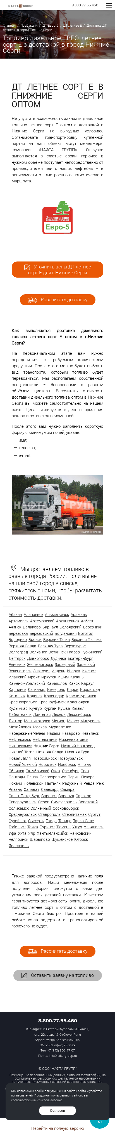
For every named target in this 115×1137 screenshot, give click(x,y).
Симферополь (64, 801)
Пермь (74, 776)
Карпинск (17, 689)
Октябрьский (37, 770)
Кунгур (35, 708)
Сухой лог (18, 820)
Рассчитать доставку (63, 299)
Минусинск (90, 720)
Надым (53, 733)
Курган (50, 708)
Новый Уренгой (23, 764)
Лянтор (15, 720)
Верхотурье (75, 645)
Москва (40, 727)
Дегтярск (17, 658)
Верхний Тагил (56, 639)
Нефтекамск (20, 739)
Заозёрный (65, 664)
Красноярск (78, 702)
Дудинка (58, 658)
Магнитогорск (37, 720)
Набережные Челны (27, 733)
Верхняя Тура (50, 645)
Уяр (31, 833)
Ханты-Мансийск (52, 833)
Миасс (73, 720)
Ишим (63, 677)
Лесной (59, 714)
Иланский (18, 677)
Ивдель (58, 670)
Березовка (18, 633)
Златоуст (41, 670)
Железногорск (40, 664)
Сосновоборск (66, 808)
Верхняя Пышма (86, 639)
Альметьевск (57, 614)
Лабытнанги (20, 714)
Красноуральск (23, 702)
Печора (88, 776)
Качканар (36, 689)
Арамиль (79, 614)
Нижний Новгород (78, 745)
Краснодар (54, 695)
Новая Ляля (20, 758)
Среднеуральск (23, 814)
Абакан (15, 614)
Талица (64, 820)
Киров (72, 689)
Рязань (15, 789)
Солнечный (40, 808)
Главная (9, 25)
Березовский (41, 633)
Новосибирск (44, 758)
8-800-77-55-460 (57, 1021)
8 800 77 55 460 (85, 5)
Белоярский (71, 627)
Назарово (71, 733)
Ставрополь (49, 814)
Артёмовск (18, 620)
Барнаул (50, 627)
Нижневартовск (73, 739)
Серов (43, 801)
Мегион (58, 720)
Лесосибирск (79, 714)
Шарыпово (40, 839)
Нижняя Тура (77, 751)
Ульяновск (94, 826)
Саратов (83, 795)
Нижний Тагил (22, 751)
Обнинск (16, 770)
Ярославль (19, 845)
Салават (31, 789)
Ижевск (89, 670)
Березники (92, 627)
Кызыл (78, 708)
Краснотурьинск (81, 695)
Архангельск (67, 620)
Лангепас (42, 714)
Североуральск (23, 801)
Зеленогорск (20, 670)
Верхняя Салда (22, 645)
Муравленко (60, 727)
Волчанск (38, 652)
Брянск (35, 639)
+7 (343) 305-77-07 (61, 1050)
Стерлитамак (74, 814)
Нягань (84, 764)
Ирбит (34, 677)
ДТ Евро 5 (50, 25)
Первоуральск (53, 776)
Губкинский (92, 652)
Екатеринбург (80, 658)
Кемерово (56, 689)
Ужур (77, 826)
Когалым (17, 695)
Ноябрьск (67, 764)
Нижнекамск (20, 745)
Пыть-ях (53, 783)
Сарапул (66, 795)
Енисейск (17, 664)
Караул (88, 683)
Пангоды (17, 776)
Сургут (94, 814)
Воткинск (57, 652)
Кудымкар (18, 708)
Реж (100, 783)
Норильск (47, 764)
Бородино (18, 639)
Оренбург (70, 770)
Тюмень (63, 826)
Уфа (12, 833)
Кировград (90, 689)
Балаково (32, 627)
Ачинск (15, 627)
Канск (74, 683)
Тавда (51, 820)
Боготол (85, 633)
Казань (77, 677)
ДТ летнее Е (72, 25)
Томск (32, 826)
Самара (67, 789)
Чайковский (81, 833)
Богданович (65, 633)
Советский (88, 801)
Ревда (89, 783)
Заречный (86, 664)
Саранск (49, 795)
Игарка (73, 670)
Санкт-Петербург (24, 795)
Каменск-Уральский (27, 683)
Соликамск (19, 808)
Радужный (72, 783)
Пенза (32, 776)
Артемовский (42, 620)
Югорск (81, 839)
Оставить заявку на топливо (62, 975)
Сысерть (36, 820)
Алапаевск (33, 614)
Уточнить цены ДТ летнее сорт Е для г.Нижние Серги (59, 269)
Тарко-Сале (83, 820)
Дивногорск (38, 658)
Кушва (64, 708)
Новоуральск (70, 758)
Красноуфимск (52, 702)
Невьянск (90, 733)
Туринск (47, 826)
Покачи (15, 783)
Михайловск (20, 727)
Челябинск (18, 839)
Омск (55, 770)
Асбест (87, 620)
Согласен (57, 1111)
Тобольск (17, 826)
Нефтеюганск (45, 739)
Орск (85, 770)
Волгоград (18, 652)
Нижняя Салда (49, 751)
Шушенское (62, 839)
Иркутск (48, 677)
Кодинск (34, 695)
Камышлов (57, 683)
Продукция (29, 25)
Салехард (50, 789)
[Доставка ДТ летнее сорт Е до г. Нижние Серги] (57, 533)
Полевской (34, 783)
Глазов (73, 652)
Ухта (22, 833)
